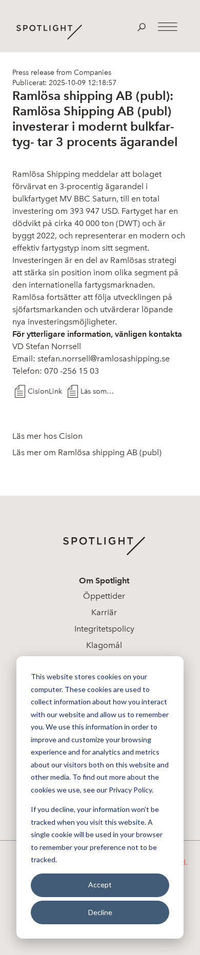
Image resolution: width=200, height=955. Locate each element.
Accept (100, 884)
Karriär (104, 612)
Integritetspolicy (104, 629)
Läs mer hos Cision (47, 436)
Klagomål (104, 645)
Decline (100, 912)
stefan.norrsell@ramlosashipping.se (103, 358)
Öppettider (104, 596)
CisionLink (45, 391)
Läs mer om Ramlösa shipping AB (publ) (87, 452)
